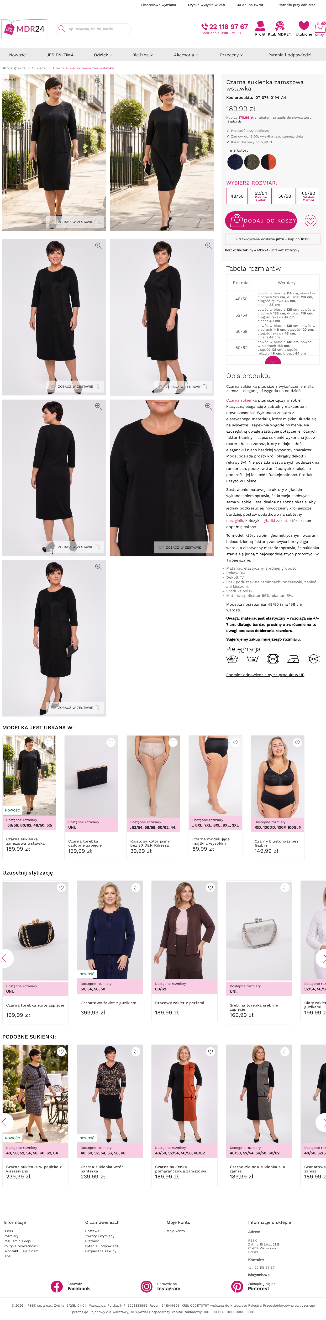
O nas (8, 1231)
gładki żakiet (275, 520)
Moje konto (176, 1231)
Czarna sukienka (241, 400)
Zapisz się (235, 121)
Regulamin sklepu (18, 1241)
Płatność (92, 1241)
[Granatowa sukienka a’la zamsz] (235, 162)
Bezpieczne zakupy (100, 1251)
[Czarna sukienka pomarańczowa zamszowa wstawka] (268, 162)
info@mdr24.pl (259, 1275)
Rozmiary (11, 1236)
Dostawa (92, 1231)
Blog (7, 1256)
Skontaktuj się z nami (21, 1251)
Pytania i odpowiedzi (102, 1246)
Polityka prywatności (21, 1246)
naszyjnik (234, 520)
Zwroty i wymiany (99, 1236)
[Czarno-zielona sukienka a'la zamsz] (252, 162)
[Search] (61, 28)
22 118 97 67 (228, 27)
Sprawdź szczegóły (285, 250)
